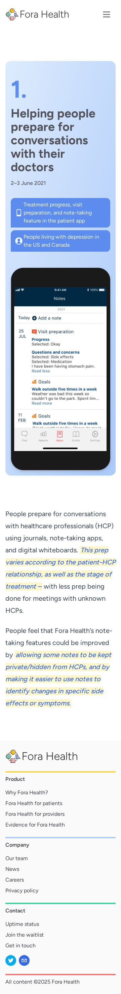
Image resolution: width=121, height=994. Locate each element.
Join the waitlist (24, 935)
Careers (14, 880)
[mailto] (24, 960)
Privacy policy (21, 890)
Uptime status (22, 924)
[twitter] (10, 960)
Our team (16, 858)
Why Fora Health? (26, 792)
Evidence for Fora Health (35, 825)
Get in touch (20, 945)
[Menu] (106, 14)
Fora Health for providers (35, 814)
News (12, 869)
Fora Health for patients (33, 803)
